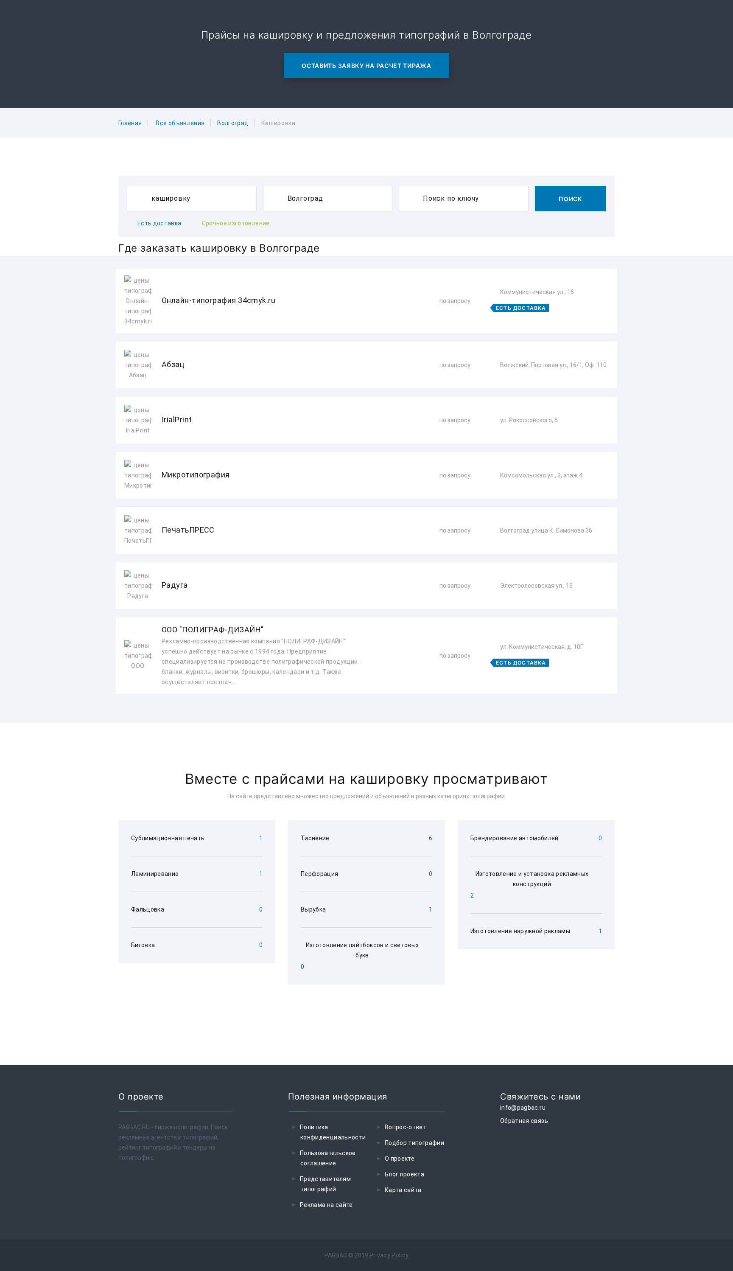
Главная (130, 123)
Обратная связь (524, 1120)
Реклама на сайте (326, 1204)
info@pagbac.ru (523, 1107)
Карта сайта (403, 1190)
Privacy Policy (389, 1255)
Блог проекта (404, 1174)
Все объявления (180, 123)
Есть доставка (159, 223)
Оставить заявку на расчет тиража (366, 65)
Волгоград (232, 123)
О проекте (399, 1158)
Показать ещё (366, 716)
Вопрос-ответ (405, 1127)
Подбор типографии (414, 1142)
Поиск (570, 198)
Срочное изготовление (236, 223)
